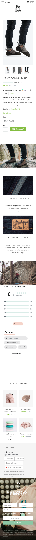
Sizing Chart (7, 113)
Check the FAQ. (15, 109)
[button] (18, 90)
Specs (12, 93)
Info (6, 94)
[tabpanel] (18, 355)
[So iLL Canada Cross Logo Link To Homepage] (18, 8)
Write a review (18, 324)
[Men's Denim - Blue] (18, 42)
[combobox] (7, 467)
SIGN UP (18, 523)
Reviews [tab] (9, 332)
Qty (4, 126)
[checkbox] (22, 347)
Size (4, 117)
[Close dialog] (34, 479)
